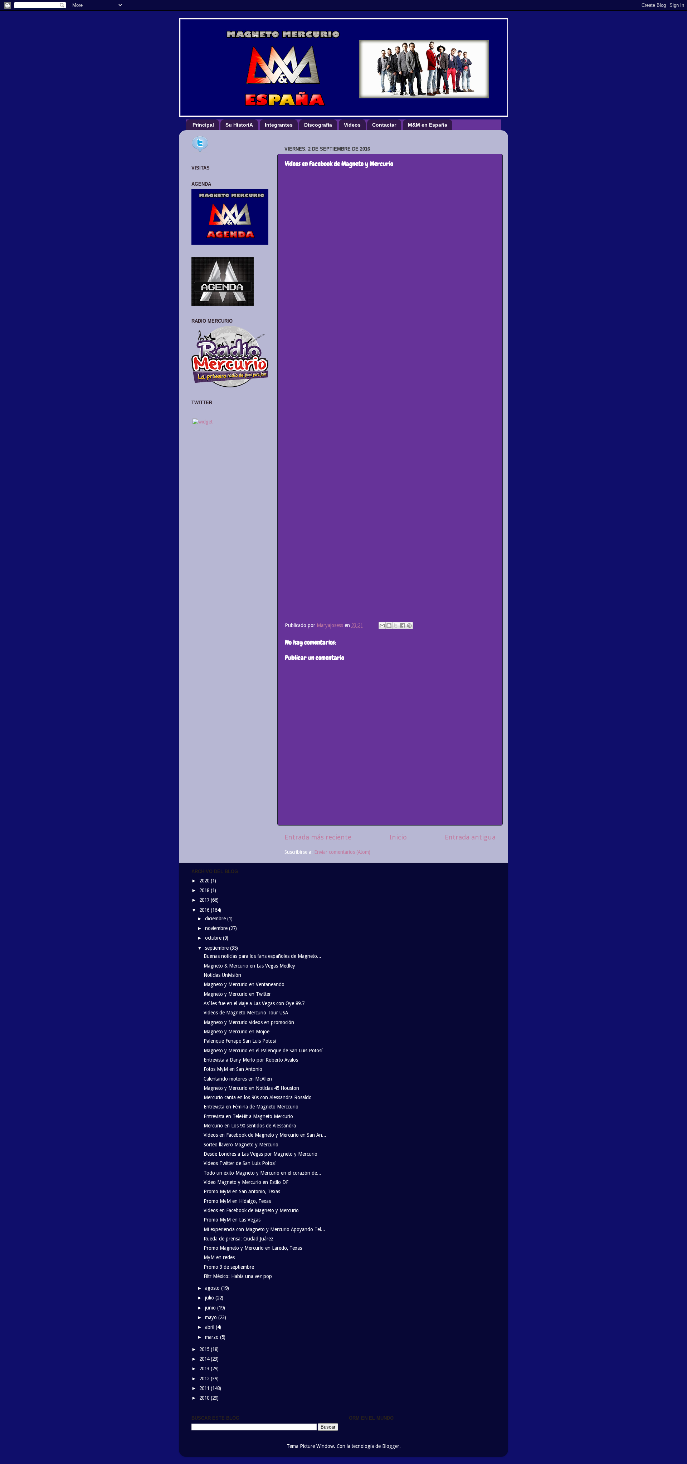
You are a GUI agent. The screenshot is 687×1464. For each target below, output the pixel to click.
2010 (205, 1398)
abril (210, 1327)
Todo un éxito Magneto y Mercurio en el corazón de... (262, 1173)
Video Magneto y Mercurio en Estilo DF (246, 1182)
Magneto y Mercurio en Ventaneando (244, 984)
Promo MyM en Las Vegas (232, 1220)
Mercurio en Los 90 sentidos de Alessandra (250, 1125)
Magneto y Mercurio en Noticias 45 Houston (251, 1088)
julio (210, 1298)
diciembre (216, 918)
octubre (214, 938)
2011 (205, 1388)
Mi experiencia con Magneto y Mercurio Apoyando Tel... (264, 1229)
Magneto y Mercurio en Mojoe (236, 1031)
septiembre (217, 948)
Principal (203, 125)
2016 (205, 910)
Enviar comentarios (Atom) (342, 852)
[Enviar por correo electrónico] (382, 625)
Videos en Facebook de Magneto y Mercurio (251, 1210)
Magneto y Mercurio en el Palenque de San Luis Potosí (263, 1050)
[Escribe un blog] (389, 625)
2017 (205, 900)
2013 (205, 1368)
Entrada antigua (470, 837)
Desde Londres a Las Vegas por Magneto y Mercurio (260, 1154)
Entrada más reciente (317, 837)
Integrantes (279, 125)
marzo (212, 1337)
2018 (205, 890)
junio (211, 1308)
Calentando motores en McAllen (238, 1079)
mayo (211, 1317)
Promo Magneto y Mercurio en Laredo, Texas (253, 1248)
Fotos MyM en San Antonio (233, 1069)
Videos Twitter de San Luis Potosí (240, 1163)
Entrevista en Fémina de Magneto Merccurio (251, 1107)
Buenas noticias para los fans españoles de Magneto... (262, 956)
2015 (205, 1349)
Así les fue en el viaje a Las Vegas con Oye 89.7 (254, 1003)
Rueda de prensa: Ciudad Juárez (238, 1239)
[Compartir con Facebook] (402, 625)
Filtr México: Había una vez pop (238, 1276)
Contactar (384, 125)
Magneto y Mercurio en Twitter (237, 994)
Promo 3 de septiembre (229, 1267)
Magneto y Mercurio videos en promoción (249, 1022)
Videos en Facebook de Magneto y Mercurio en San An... (265, 1135)
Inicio (398, 837)
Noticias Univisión (222, 975)
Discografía (318, 125)
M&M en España (427, 125)
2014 (205, 1359)
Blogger (390, 1446)
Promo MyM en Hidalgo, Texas (237, 1201)
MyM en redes (219, 1257)
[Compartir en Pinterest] (409, 625)
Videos (352, 125)
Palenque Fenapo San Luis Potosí (240, 1041)
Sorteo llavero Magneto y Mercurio (241, 1144)
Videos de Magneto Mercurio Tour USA (246, 1012)
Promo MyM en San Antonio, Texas (242, 1191)
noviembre (217, 928)
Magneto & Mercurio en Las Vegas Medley (249, 966)
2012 (205, 1378)
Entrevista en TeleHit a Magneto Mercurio (248, 1116)
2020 (205, 880)
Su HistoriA (239, 125)
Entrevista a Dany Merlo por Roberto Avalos (251, 1060)
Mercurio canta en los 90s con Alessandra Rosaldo (258, 1097)
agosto (213, 1288)
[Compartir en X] (395, 625)
